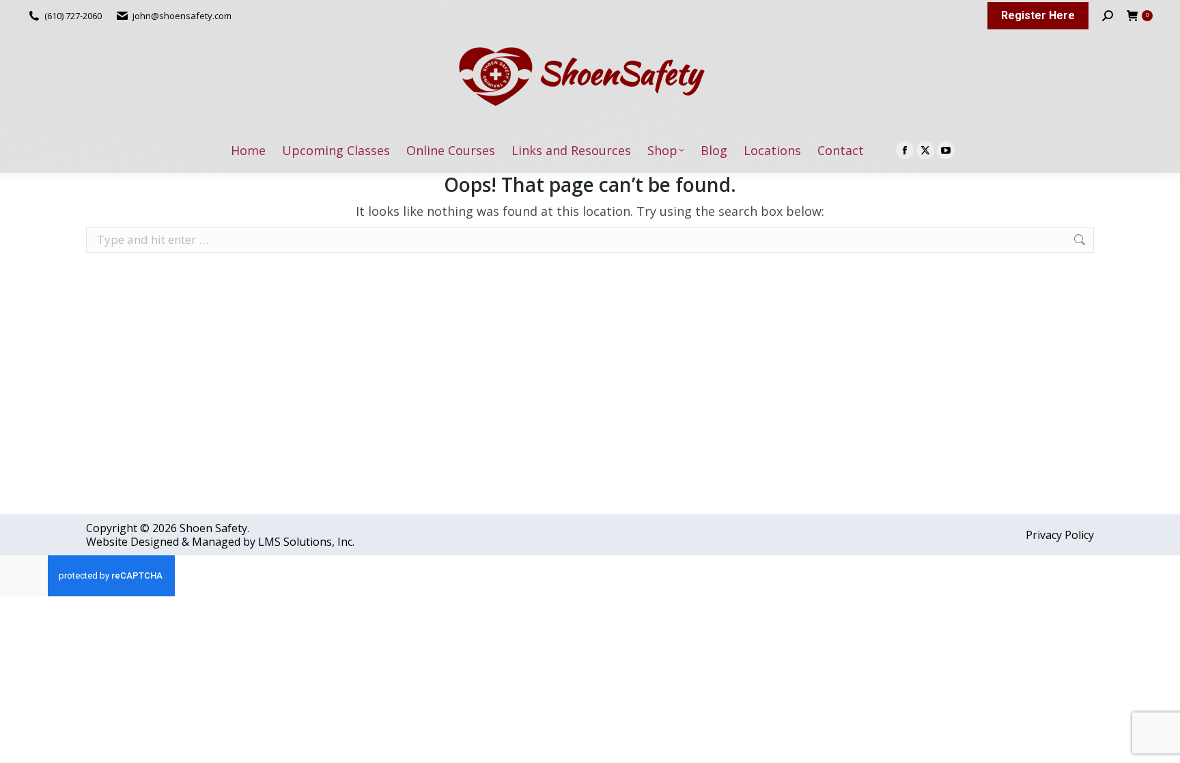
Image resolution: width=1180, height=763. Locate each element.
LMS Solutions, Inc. (306, 541)
